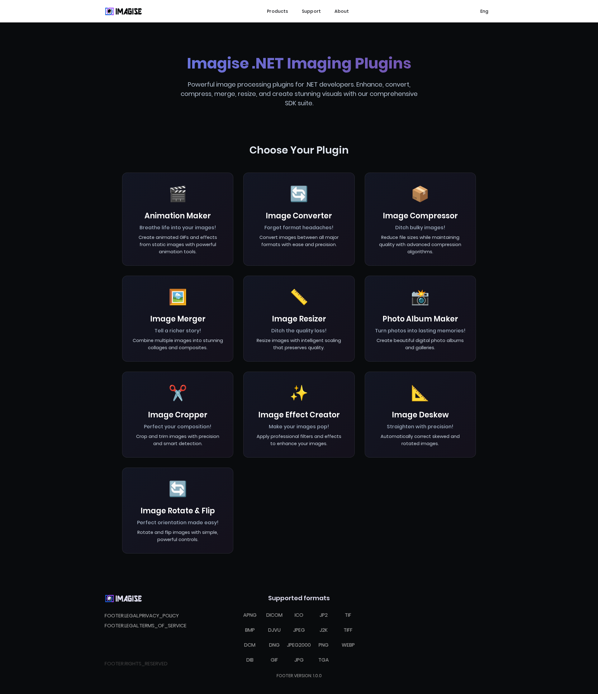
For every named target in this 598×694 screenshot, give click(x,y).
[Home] (123, 11)
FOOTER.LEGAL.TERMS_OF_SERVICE (146, 625)
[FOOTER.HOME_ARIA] (123, 598)
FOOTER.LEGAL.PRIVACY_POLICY (142, 615)
